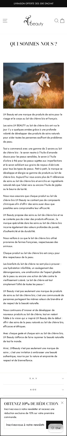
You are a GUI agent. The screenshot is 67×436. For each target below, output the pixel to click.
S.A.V (33, 378)
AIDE (33, 389)
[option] (33, 3)
